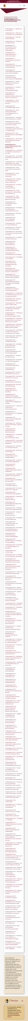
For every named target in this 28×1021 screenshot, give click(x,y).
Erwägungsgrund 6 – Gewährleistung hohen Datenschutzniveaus (11, 54)
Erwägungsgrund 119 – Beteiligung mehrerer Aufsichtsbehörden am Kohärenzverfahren (13, 658)
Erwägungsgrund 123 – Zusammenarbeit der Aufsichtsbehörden (10, 681)
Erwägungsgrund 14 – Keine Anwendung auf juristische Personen (12, 102)
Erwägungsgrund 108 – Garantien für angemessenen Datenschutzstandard (13, 593)
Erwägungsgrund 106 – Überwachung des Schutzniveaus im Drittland (13, 583)
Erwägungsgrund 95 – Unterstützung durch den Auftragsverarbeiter (11, 523)
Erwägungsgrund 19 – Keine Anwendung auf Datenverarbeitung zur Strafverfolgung (14, 129)
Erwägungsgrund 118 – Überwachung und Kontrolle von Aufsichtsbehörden (13, 652)
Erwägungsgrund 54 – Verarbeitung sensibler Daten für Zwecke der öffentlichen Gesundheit (13, 320)
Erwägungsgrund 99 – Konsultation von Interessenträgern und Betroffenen (13, 546)
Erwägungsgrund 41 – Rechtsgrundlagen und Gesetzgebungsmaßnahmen (12, 249)
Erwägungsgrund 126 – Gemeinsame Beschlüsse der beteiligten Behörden (12, 696)
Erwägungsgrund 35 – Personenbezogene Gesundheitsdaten (10, 219)
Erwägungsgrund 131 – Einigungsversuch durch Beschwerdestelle (11, 727)
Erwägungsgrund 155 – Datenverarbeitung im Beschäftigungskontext (11, 850)
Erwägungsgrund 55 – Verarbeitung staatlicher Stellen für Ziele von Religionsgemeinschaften (13, 326)
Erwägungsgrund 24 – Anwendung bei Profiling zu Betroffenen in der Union (13, 157)
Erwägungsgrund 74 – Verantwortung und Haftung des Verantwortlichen (13, 419)
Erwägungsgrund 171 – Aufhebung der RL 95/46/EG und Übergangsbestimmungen (13, 937)
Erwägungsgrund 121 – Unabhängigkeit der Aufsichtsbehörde (10, 669)
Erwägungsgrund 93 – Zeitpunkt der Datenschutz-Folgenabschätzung (13, 513)
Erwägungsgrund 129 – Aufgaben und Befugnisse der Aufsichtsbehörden (13, 715)
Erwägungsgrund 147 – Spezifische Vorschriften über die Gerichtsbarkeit (13, 806)
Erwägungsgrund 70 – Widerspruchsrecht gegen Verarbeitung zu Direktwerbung (13, 396)
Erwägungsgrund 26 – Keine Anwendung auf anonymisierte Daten (12, 169)
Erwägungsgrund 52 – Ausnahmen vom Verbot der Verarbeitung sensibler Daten (13, 309)
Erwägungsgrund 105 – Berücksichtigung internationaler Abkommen (13, 577)
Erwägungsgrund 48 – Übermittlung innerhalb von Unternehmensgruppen (12, 289)
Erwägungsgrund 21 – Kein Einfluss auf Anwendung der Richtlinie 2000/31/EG (13, 140)
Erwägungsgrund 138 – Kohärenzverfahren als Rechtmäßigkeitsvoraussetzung (13, 764)
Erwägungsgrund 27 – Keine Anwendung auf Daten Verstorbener (12, 175)
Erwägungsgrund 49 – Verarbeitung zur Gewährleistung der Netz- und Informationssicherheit (14, 294)
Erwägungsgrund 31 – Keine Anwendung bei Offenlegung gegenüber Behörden (12, 198)
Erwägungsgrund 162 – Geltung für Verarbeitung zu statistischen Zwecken (13, 892)
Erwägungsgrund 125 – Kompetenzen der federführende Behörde (13, 691)
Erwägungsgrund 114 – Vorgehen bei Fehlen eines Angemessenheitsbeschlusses (13, 627)
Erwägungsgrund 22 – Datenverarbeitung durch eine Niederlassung (13, 146)
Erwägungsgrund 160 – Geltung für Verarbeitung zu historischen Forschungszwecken (13, 880)
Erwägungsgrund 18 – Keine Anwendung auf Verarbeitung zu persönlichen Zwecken (13, 123)
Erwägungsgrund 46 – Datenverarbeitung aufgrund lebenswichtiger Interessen (12, 276)
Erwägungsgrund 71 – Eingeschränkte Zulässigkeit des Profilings (13, 402)
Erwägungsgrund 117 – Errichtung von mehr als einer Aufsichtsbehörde (13, 646)
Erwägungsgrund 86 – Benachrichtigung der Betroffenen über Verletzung (13, 480)
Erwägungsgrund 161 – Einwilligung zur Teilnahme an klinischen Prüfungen (13, 886)
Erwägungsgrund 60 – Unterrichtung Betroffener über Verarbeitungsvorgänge (13, 351)
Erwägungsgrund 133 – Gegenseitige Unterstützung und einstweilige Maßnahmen (13, 738)
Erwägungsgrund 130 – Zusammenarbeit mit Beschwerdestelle (10, 721)
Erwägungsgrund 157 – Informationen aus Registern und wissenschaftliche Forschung (13, 863)
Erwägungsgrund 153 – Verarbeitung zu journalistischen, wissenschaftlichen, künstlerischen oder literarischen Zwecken (13, 837)
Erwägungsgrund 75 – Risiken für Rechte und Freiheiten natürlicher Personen (13, 424)
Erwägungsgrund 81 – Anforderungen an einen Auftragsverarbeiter (11, 456)
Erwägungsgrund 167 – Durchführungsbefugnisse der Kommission (12, 917)
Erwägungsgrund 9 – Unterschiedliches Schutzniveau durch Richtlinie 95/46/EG (13, 71)
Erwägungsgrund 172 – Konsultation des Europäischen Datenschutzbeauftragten (13, 943)
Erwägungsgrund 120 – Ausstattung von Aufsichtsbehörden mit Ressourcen (14, 664)
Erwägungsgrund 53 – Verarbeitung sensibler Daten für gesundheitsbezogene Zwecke (13, 314)
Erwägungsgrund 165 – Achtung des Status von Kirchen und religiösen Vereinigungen (13, 907)
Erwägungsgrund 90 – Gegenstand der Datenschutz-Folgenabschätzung (13, 498)
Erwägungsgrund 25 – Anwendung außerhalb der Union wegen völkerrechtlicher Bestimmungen (13, 163)
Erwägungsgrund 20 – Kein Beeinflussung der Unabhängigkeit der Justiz (13, 134)
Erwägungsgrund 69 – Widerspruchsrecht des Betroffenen (11, 390)
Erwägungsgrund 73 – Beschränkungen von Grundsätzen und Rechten (13, 413)
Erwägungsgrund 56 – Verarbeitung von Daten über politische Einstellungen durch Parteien (13, 331)
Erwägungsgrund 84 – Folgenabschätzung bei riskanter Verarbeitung (13, 470)
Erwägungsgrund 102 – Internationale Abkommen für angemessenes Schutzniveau (12, 560)
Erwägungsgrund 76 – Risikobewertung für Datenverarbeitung (10, 430)
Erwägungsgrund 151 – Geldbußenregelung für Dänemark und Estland (13, 824)
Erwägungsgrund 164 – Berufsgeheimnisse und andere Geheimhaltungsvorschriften (13, 902)
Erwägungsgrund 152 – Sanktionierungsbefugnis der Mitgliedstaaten (12, 830)
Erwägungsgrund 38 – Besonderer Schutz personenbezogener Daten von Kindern (13, 233)
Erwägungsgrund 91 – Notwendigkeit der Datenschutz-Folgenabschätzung (13, 503)
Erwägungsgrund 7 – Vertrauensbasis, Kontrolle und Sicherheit (12, 60)
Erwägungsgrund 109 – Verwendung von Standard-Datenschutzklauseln (12, 599)
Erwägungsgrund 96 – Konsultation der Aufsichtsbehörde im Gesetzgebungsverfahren (13, 529)
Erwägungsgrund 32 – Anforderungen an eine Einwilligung (11, 203)
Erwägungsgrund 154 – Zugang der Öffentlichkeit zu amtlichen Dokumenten (13, 844)
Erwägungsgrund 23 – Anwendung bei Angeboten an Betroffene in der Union (13, 152)
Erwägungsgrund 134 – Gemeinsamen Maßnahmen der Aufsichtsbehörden (13, 744)
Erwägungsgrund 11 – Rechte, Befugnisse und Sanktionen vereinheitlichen (12, 83)
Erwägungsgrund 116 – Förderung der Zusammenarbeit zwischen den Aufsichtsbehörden (13, 641)
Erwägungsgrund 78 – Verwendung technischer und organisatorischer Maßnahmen (13, 442)
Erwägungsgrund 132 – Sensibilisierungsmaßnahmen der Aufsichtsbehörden (13, 732)
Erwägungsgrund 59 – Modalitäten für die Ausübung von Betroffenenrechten (13, 345)
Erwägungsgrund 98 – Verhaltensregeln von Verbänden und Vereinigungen (13, 540)
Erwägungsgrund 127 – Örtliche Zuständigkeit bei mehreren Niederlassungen (13, 702)
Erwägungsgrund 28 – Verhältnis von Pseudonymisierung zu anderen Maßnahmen (13, 180)
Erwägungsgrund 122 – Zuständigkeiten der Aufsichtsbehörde (10, 675)
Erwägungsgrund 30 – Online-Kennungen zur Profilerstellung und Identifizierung (13, 192)
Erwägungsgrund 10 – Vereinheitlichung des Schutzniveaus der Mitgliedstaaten (13, 77)
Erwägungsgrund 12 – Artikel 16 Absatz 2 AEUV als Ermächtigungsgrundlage (13, 89)
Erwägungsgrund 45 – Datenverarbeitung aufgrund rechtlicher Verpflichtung (12, 270)
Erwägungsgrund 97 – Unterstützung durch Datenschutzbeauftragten (11, 535)
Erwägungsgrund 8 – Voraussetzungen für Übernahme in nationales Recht (13, 66)
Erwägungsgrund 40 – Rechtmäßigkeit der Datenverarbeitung (10, 243)
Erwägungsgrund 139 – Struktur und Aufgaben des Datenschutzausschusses (13, 769)
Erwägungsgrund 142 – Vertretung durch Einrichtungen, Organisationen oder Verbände (13, 783)
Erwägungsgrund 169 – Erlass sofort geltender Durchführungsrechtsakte (12, 927)
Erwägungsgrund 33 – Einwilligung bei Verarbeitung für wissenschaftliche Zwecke (13, 209)
